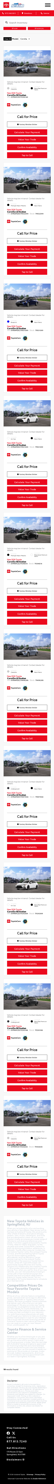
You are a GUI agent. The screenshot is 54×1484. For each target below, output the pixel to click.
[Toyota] (6, 5)
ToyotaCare (12, 1275)
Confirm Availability (27, 147)
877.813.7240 (17, 1441)
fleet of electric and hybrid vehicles (28, 1233)
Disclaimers (14, 1459)
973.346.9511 (10, 13)
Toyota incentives (39, 1301)
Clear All (7, 39)
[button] (48, 62)
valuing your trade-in (27, 1338)
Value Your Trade (27, 139)
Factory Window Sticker (28, 124)
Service (46, 13)
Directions (28, 13)
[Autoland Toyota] (19, 5)
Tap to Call (27, 155)
